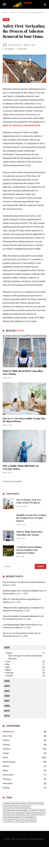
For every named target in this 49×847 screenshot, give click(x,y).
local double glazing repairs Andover (16, 810)
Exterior (6, 740)
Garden (6, 753)
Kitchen (6, 766)
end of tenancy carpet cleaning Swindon (17, 807)
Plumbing (7, 779)
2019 (7, 710)
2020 (7, 705)
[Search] (44, 4)
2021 (7, 700)
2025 (7, 681)
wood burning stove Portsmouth (26, 821)
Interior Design (9, 762)
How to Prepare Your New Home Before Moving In (28, 501)
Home (6, 19)
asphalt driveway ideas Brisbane (15, 803)
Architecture (8, 732)
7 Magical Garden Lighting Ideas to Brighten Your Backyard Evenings (29, 550)
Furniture (7, 749)
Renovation (8, 783)
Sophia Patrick (16, 45)
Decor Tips (7, 736)
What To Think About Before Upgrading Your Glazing (29, 533)
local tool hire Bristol (37, 810)
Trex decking (8, 821)
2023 (7, 691)
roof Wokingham (29, 817)
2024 (7, 686)
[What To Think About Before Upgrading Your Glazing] (24, 351)
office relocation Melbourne (35, 814)
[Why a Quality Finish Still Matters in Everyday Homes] (24, 446)
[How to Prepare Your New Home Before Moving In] (8, 503)
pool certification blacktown (13, 817)
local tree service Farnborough (14, 814)
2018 (7, 715)
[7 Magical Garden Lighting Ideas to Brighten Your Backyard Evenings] (8, 550)
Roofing (6, 788)
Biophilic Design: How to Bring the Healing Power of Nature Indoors (31, 518)
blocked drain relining (36, 803)
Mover (5, 770)
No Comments (10, 49)
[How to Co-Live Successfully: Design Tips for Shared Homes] (24, 398)
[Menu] (4, 4)
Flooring (6, 744)
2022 (7, 695)
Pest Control (8, 775)
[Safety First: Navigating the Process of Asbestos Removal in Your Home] (24, 69)
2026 (7, 647)
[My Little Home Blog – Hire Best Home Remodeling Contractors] (24, 4)
